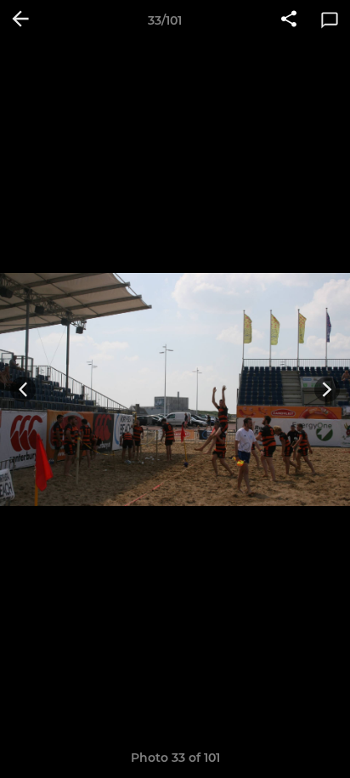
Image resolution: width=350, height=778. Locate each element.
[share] (289, 20)
